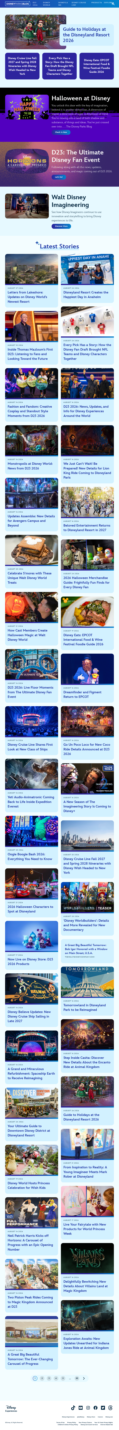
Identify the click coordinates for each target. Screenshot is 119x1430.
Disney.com (109, 1417)
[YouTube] (80, 1408)
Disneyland (63, 4)
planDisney (80, 1417)
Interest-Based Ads (106, 1425)
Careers (100, 1417)
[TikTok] (73, 1408)
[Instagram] (88, 1408)
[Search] (113, 3)
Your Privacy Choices (85, 1422)
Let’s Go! (59, 177)
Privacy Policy (71, 1422)
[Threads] (110, 1408)
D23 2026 (35, 4)
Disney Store (91, 1417)
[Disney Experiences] (11, 1409)
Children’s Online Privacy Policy (68, 1425)
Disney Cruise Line (79, 4)
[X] (103, 1408)
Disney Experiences (68, 1417)
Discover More (61, 226)
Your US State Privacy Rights (103, 1422)
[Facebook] (95, 1408)
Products (96, 3)
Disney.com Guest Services (89, 1425)
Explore (108, 3)
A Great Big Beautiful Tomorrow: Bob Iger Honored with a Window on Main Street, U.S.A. (86, 949)
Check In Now (61, 132)
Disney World (46, 4)
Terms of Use (60, 1422)
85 (77, 1378)
